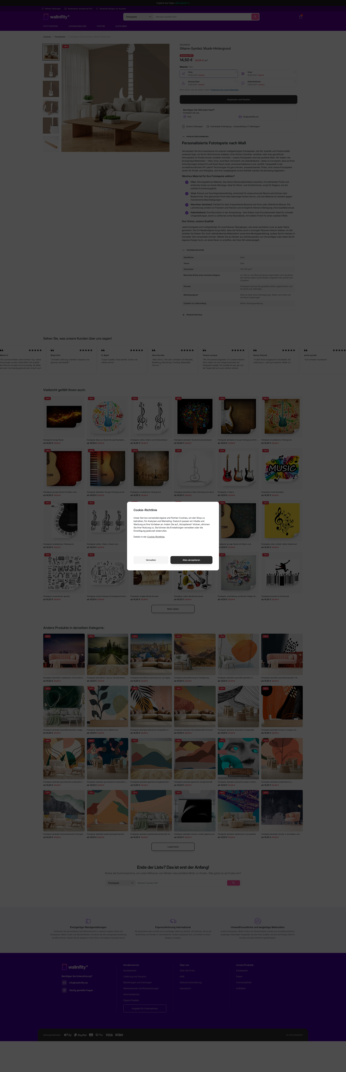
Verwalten (151, 560)
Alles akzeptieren (191, 560)
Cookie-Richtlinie (155, 536)
